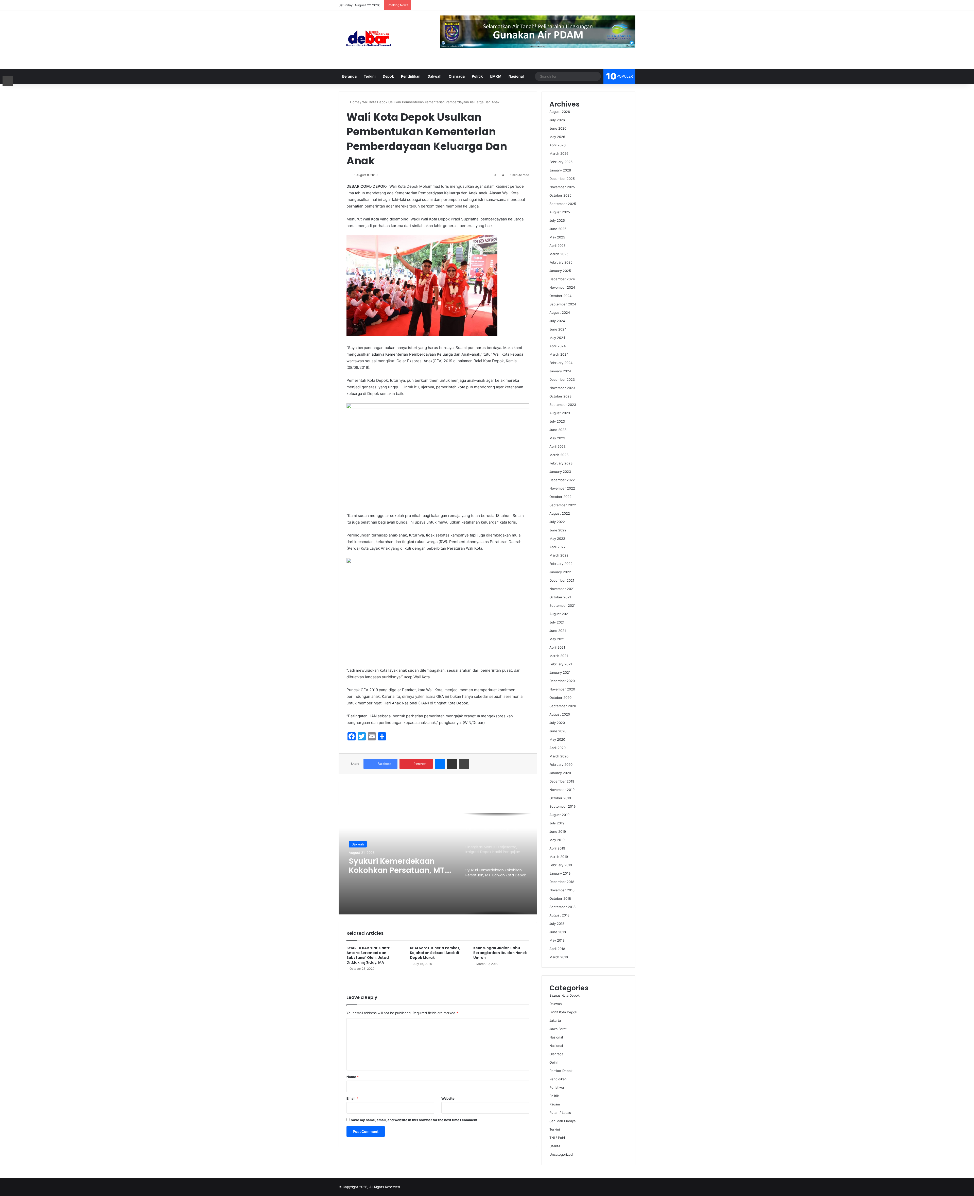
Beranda (349, 76)
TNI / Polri (557, 1138)
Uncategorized (561, 1154)
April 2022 (557, 547)
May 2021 (557, 639)
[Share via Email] (452, 764)
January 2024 (560, 371)
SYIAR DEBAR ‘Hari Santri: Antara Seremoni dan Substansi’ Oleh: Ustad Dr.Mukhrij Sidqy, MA (369, 955)
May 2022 (557, 538)
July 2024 (557, 321)
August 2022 (559, 513)
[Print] (464, 764)
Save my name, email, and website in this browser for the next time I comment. (414, 1120)
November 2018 (562, 890)
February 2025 (560, 262)
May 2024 (557, 338)
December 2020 (562, 681)
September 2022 (562, 505)
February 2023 (560, 463)
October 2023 (560, 396)
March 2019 (558, 857)
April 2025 (557, 246)
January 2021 (559, 672)
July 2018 (556, 924)
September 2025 (562, 204)
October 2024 (560, 296)
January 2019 (559, 873)
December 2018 (561, 882)
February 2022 (560, 564)
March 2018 (558, 957)
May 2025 (557, 237)
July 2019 (556, 823)
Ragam (554, 1104)
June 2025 (557, 229)
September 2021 (562, 605)
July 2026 (557, 120)
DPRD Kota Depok (563, 1012)
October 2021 (560, 597)
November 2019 (562, 790)
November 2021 (562, 589)
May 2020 (557, 739)
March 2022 (558, 555)
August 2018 (559, 915)
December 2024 (562, 279)
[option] (438, 863)
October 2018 (560, 898)
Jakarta (555, 1020)
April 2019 (557, 848)
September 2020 (562, 706)
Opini (553, 1062)
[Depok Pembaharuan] (368, 40)
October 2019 (560, 798)
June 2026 (557, 128)
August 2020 (559, 714)
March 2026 (558, 153)
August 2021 (559, 614)
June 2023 (557, 430)
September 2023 (562, 405)
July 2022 (557, 522)
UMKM (495, 76)
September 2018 (562, 907)
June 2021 (557, 631)
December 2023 (562, 379)
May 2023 (557, 438)
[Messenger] (440, 764)
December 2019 (561, 781)
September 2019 (562, 806)
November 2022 (562, 488)
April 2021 (557, 647)
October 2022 (560, 497)
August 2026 (559, 112)
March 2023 (558, 455)
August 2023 (559, 413)
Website (448, 1098)
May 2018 (557, 940)
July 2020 (557, 723)
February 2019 (560, 865)
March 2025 (558, 254)
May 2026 (557, 137)
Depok (388, 76)
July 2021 (556, 622)
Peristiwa (556, 1087)
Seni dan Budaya (562, 1121)
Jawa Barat (558, 1029)
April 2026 (557, 145)
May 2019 (557, 840)
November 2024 (562, 287)
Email (352, 1098)
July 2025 (557, 220)
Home (354, 102)
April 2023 (557, 446)
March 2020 (558, 756)
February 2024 (560, 363)
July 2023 (557, 421)
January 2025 (560, 271)
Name (352, 1077)
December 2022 (562, 480)
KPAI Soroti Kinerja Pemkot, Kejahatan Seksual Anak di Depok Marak (435, 952)
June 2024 (557, 329)
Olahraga (457, 76)
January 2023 (560, 472)
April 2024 (557, 346)
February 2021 (560, 664)
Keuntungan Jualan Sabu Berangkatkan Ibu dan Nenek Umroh (500, 952)
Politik (477, 76)
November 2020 (562, 689)
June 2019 (557, 831)
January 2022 (560, 572)
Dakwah (435, 76)
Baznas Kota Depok (564, 995)
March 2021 (558, 656)
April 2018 (557, 949)
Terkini (370, 76)
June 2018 (557, 932)
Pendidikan (411, 76)
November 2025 (562, 187)
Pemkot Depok (560, 1071)
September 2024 (562, 304)
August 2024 (559, 312)
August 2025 (559, 212)
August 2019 (559, 815)
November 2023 (562, 388)
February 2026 (560, 162)
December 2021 (561, 580)
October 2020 (560, 698)
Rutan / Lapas (560, 1113)
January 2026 (560, 170)
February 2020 (560, 764)
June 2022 (557, 530)
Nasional (516, 76)
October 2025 (560, 195)
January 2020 (560, 773)
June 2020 (557, 731)
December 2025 (562, 179)
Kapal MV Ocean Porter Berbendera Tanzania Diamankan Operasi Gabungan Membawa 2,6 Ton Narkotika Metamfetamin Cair (397, 866)
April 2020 (557, 748)
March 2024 (558, 354)
